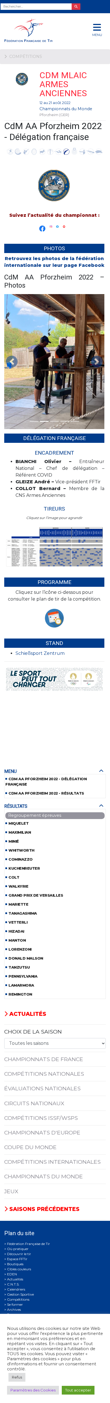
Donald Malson (25, 958)
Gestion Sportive (20, 1294)
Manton (17, 940)
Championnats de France (43, 1059)
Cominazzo (20, 859)
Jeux (11, 1191)
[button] (11, 361)
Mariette (18, 904)
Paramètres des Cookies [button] (33, 1390)
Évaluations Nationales (42, 1088)
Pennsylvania (22, 976)
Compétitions (18, 1299)
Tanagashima (22, 913)
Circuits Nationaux (34, 1103)
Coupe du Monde (30, 1147)
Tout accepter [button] (78, 1390)
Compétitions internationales (52, 1161)
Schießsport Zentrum (40, 653)
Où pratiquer (17, 1249)
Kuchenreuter (24, 868)
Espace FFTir (17, 1259)
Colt (13, 877)
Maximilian (19, 832)
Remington (20, 994)
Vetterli (17, 922)
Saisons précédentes (44, 1209)
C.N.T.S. (13, 1284)
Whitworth (21, 850)
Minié (13, 841)
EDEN (12, 1274)
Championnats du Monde (65, 108)
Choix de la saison (33, 1031)
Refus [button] (17, 1377)
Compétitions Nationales (44, 1073)
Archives (14, 1309)
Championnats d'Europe (42, 1132)
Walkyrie (18, 886)
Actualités (27, 1013)
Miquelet (18, 823)
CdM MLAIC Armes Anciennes (63, 84)
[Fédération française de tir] (36, 30)
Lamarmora (21, 985)
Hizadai (16, 931)
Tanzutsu (19, 967)
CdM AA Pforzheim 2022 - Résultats (46, 793)
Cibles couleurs (19, 1269)
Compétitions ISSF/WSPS (41, 1118)
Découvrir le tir (19, 1254)
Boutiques (15, 1264)
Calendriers (16, 1289)
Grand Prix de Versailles (35, 895)
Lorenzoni (20, 949)
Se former (15, 1304)
